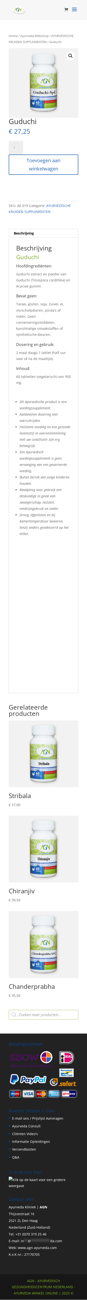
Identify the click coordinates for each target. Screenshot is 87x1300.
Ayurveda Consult (26, 1126)
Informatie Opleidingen (31, 1141)
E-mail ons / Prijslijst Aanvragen (37, 1118)
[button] (70, 55)
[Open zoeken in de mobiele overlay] (43, 1015)
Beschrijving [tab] (24, 233)
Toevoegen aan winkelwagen (43, 164)
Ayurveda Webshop (34, 36)
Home (13, 36)
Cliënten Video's (25, 1133)
